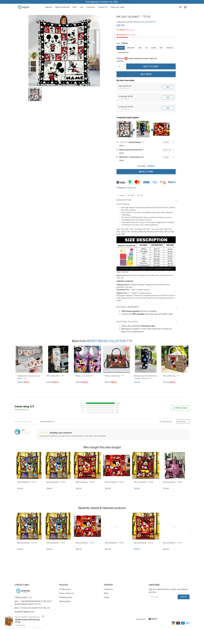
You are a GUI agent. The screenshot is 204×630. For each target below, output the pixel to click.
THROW (124, 43)
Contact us (108, 589)
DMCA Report (141, 619)
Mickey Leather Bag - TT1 (114, 376)
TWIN (140, 48)
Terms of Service (66, 593)
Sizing (106, 597)
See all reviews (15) (22, 409)
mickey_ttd (131, 188)
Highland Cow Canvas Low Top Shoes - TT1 (28, 377)
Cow (81, 7)
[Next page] (191, 367)
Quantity (120, 61)
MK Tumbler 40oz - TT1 (55, 376)
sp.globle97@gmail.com (24, 612)
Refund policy (65, 601)
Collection (90, 7)
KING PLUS (170, 48)
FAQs (106, 593)
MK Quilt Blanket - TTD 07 (114, 482)
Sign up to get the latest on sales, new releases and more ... (168, 590)
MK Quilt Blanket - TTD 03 (114, 543)
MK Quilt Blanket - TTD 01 (56, 482)
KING (161, 48)
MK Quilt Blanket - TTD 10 (26, 482)
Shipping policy (65, 597)
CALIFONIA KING (123, 52)
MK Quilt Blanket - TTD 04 (143, 482)
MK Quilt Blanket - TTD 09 (85, 482)
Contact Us (102, 7)
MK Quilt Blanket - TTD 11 (172, 543)
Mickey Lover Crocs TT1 (85, 376)
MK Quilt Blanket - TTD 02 (137, 142)
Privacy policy (65, 589)
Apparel (49, 7)
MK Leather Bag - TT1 (171, 376)
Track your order (117, 7)
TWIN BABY (130, 48)
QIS (146, 48)
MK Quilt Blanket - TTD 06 (172, 482)
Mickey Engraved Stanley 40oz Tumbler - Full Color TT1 (132, 150)
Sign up (183, 597)
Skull (74, 7)
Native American (62, 7)
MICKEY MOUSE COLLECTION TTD (141, 22)
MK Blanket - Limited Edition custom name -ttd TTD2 (132, 157)
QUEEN (153, 48)
